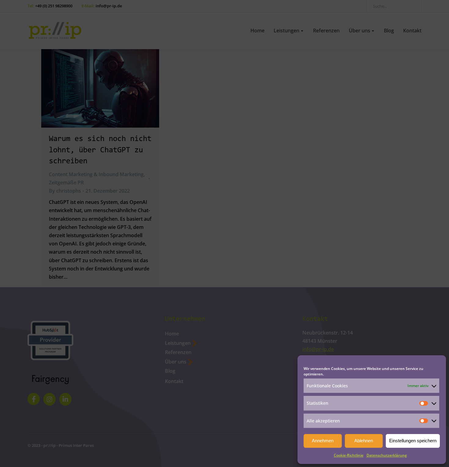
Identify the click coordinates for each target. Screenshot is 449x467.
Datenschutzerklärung (387, 455)
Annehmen (323, 440)
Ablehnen (363, 440)
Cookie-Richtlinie (348, 455)
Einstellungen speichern (412, 440)
